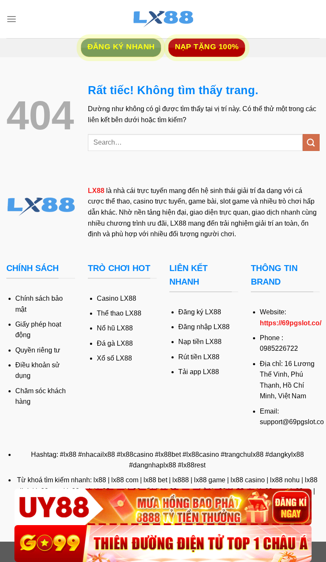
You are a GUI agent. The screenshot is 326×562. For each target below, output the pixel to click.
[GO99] (163, 543)
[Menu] (11, 18)
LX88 (96, 190)
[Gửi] (311, 142)
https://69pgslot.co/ (290, 323)
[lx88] (163, 19)
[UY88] (163, 507)
